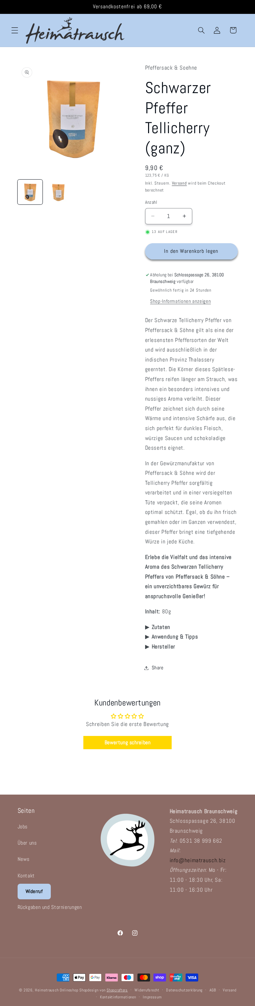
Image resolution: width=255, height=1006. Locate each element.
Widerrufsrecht (146, 990)
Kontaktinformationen (118, 997)
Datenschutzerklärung (184, 990)
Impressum (152, 997)
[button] (14, 30)
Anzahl (151, 202)
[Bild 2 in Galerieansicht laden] (58, 192)
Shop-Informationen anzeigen (180, 301)
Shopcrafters (117, 990)
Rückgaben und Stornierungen (50, 907)
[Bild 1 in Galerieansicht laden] (30, 192)
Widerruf (34, 891)
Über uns (27, 842)
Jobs (23, 826)
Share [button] (158, 668)
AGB (213, 990)
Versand (179, 183)
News (24, 859)
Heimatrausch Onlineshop (56, 990)
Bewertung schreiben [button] (128, 742)
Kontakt (26, 875)
